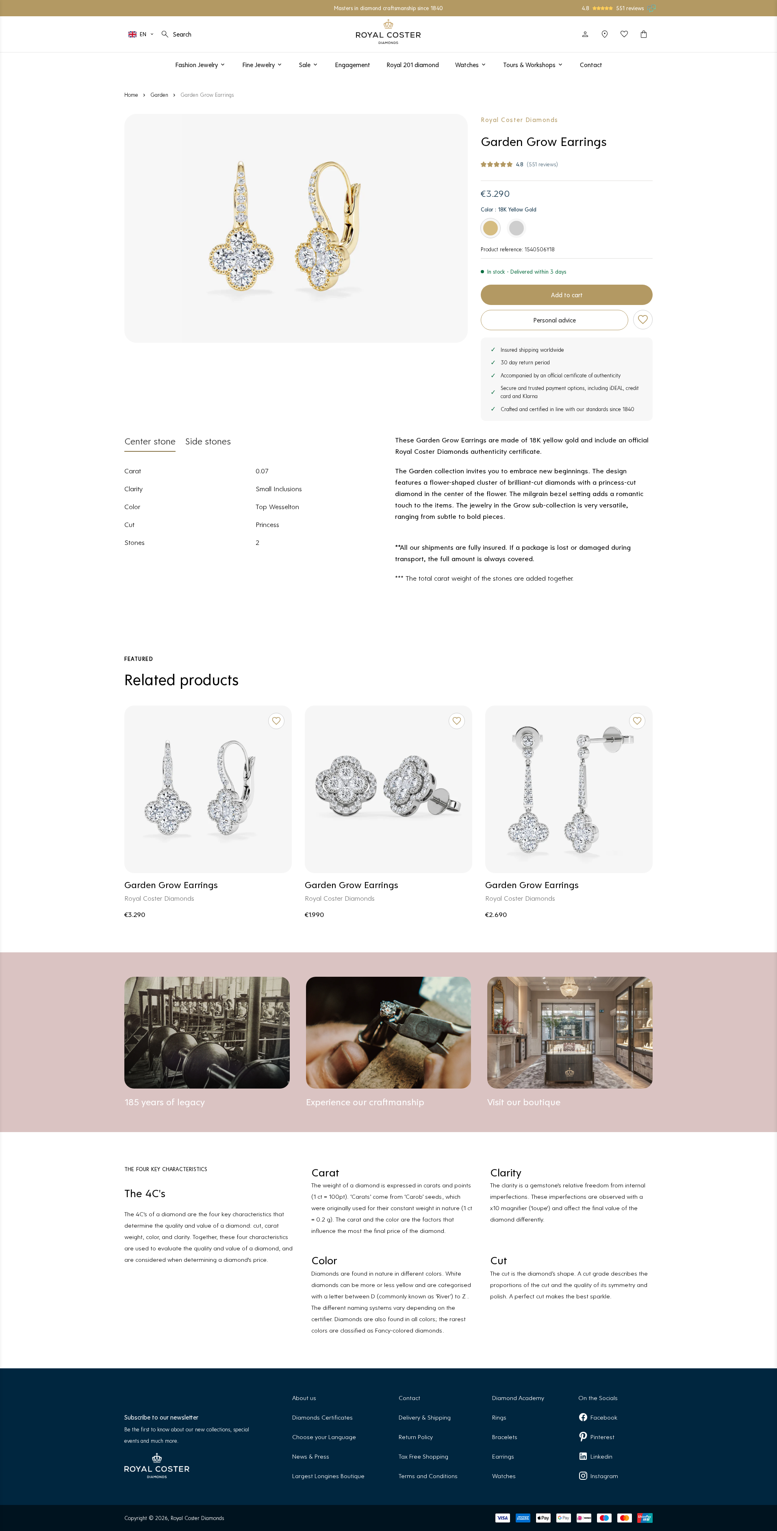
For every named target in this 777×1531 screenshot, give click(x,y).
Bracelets (504, 1436)
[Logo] (388, 31)
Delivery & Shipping (425, 1417)
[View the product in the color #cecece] (516, 228)
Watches (504, 1475)
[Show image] (296, 228)
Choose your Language (324, 1436)
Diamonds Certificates (322, 1417)
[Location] (605, 34)
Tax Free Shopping (423, 1456)
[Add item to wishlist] (643, 319)
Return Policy (416, 1436)
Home (131, 94)
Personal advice (554, 320)
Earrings (503, 1456)
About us (304, 1397)
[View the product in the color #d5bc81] (490, 228)
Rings (499, 1417)
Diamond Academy (518, 1397)
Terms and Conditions (428, 1475)
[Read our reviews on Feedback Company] (652, 8)
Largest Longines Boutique (328, 1475)
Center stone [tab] (150, 440)
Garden (159, 94)
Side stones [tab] (208, 440)
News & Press (310, 1456)
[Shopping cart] (644, 34)
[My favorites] (624, 34)
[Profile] (585, 34)
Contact (409, 1397)
